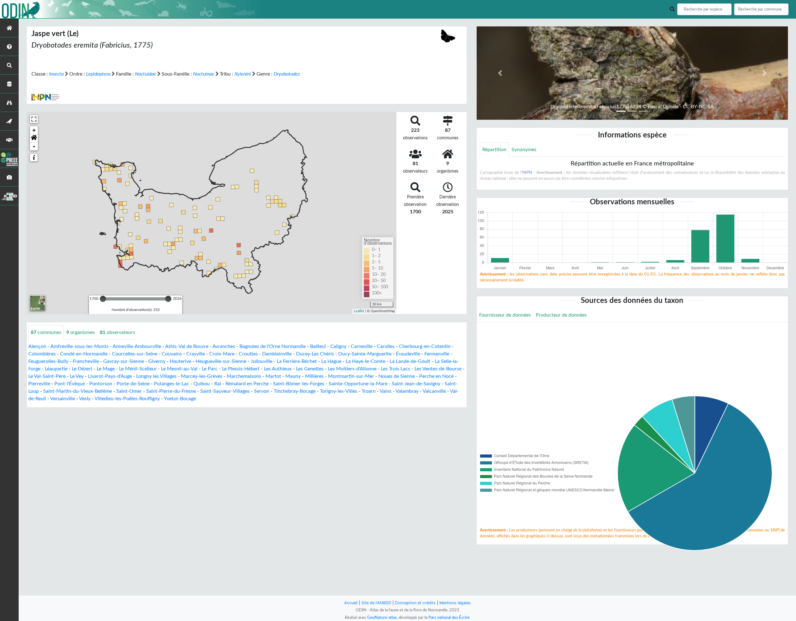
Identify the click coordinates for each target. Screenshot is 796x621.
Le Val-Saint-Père (47, 376)
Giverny (156, 361)
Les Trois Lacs (395, 368)
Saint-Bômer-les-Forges (298, 383)
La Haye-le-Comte (365, 361)
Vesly (84, 398)
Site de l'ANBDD (376, 602)
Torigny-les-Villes (338, 391)
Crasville (195, 353)
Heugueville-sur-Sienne (221, 361)
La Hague (331, 361)
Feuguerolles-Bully (48, 361)
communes (46, 332)
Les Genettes (310, 368)
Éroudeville (408, 353)
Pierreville (39, 383)
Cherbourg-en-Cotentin (425, 346)
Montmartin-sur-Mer (351, 376)
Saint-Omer (129, 391)
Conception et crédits (415, 602)
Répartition (494, 149)
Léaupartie (56, 368)
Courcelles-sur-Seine (134, 353)
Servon (261, 391)
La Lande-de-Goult (410, 361)
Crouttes (248, 353)
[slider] (103, 299)
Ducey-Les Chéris (315, 353)
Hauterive (180, 361)
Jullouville (261, 361)
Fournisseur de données (505, 315)
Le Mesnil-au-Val (179, 368)
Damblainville (277, 353)
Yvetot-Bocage (180, 398)
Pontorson (100, 383)
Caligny (338, 346)
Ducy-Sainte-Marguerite (364, 353)
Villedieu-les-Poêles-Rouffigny (127, 398)
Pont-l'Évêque (69, 383)
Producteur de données (561, 315)
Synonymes (523, 149)
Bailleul (318, 346)
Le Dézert (82, 368)
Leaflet (359, 311)
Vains (385, 391)
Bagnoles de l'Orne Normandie (272, 346)
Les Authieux (278, 368)
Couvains (172, 353)
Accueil (351, 602)
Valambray (407, 391)
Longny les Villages (156, 376)
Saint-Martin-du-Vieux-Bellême (77, 391)
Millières (314, 376)
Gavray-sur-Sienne (123, 361)
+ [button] (34, 130)
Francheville (86, 361)
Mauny (293, 376)
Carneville (362, 346)
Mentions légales (455, 602)
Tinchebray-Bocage (295, 391)
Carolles (386, 346)
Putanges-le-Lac (171, 383)
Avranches (223, 346)
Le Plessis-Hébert (241, 368)
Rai (217, 383)
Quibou (201, 383)
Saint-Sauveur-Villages (225, 391)
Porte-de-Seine (133, 383)
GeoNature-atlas (382, 617)
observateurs (117, 332)
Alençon (37, 346)
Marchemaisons (244, 376)
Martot (273, 376)
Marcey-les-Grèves (201, 376)
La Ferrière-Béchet (297, 361)
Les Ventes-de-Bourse (437, 368)
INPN (527, 172)
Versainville (62, 398)
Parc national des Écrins (449, 617)
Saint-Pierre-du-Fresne (171, 391)
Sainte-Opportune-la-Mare (358, 383)
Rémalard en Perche (247, 383)
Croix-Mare (221, 353)
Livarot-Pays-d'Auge (110, 376)
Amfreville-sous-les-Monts (79, 346)
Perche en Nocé (436, 376)
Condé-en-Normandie (84, 353)
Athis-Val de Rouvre (186, 346)
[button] (34, 138)
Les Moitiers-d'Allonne (352, 368)
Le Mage (106, 368)
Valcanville (434, 391)
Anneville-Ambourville (137, 346)
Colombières (42, 353)
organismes (80, 332)
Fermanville (436, 353)
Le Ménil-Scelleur (138, 368)
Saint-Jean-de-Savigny (416, 383)
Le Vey (77, 376)
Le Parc (210, 368)
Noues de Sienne (396, 376)
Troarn (369, 391)
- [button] (34, 146)
